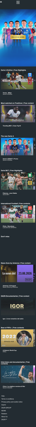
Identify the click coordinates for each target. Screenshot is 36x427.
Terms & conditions (7, 399)
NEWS (3, 411)
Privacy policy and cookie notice (11, 402)
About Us (4, 416)
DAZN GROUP (6, 408)
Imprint (3, 405)
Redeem (4, 414)
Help (3, 396)
